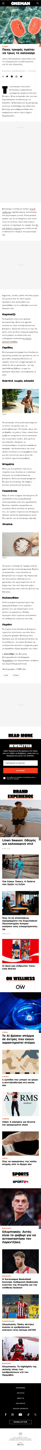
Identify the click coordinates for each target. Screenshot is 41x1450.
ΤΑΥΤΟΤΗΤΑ (20, 1393)
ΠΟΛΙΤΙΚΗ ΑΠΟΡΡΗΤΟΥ (20, 1408)
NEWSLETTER (20, 1422)
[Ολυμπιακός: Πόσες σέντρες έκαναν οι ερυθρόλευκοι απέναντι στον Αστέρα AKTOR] (20, 1306)
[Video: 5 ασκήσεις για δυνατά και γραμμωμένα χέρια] (20, 1104)
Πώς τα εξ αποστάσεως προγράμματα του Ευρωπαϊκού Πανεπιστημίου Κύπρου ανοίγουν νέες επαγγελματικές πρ (19, 923)
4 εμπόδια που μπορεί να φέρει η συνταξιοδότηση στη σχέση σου (20, 1082)
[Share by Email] (21, 76)
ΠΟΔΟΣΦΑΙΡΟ (8, 1321)
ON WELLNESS (20, 978)
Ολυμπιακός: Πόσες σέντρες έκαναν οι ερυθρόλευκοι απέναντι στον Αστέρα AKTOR (19, 1327)
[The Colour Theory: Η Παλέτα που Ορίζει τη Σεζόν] (20, 866)
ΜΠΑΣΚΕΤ (6, 1228)
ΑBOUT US (20, 1398)
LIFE (6, 675)
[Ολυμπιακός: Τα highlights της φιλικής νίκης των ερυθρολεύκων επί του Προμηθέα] (20, 1349)
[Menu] (3, 3)
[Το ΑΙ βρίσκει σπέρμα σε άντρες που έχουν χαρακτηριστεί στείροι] (20, 1012)
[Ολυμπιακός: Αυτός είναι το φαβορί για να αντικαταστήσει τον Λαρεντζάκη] (20, 1208)
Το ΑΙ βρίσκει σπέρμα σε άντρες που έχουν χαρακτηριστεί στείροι (18, 1039)
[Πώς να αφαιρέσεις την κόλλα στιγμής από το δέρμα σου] (20, 1143)
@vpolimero (8, 660)
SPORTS (20, 1174)
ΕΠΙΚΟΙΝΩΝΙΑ (20, 1388)
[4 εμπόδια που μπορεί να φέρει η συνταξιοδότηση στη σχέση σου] (20, 1062)
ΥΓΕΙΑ (5, 46)
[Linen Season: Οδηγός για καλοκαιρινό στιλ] (20, 820)
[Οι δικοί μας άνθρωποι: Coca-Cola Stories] (20, 951)
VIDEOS (5, 1119)
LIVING (5, 1076)
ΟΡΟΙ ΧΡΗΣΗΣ (20, 1403)
